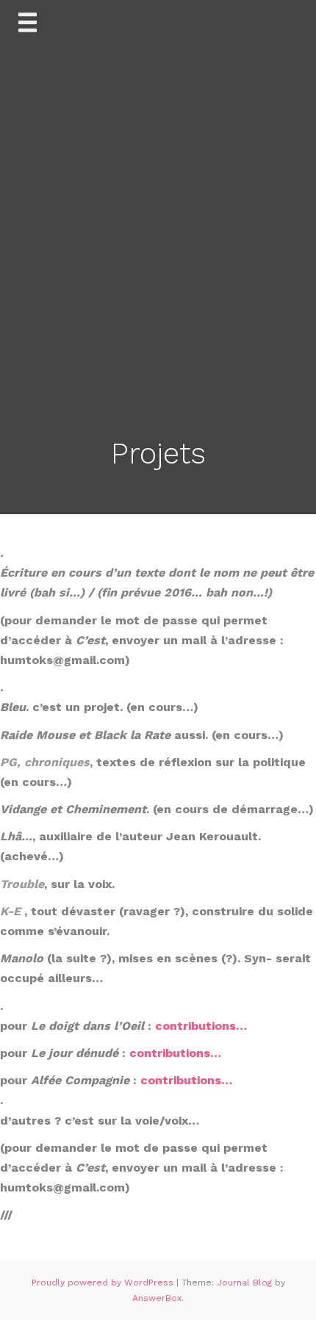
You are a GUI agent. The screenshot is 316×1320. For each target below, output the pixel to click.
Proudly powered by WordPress (104, 1282)
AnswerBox (157, 1298)
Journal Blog (246, 1282)
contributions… (201, 1026)
